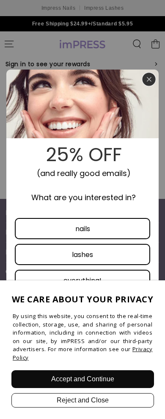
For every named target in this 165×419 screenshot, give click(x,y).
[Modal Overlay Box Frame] (82, 209)
